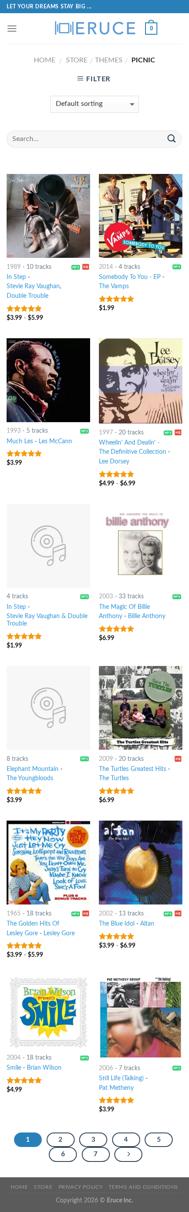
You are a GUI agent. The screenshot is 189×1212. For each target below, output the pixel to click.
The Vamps (114, 286)
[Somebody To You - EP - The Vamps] (140, 215)
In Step (16, 277)
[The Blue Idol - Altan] (140, 862)
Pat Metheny (116, 1088)
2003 (106, 596)
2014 (106, 267)
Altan (147, 924)
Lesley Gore (59, 933)
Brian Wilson (44, 1068)
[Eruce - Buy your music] (94, 28)
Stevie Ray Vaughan (33, 286)
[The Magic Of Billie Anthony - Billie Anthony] (140, 545)
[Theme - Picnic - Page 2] (128, 1154)
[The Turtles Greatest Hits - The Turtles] (140, 707)
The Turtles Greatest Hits (132, 769)
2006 (106, 1068)
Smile (14, 1068)
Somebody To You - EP (129, 277)
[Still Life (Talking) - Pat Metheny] (140, 1017)
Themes (109, 60)
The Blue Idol (116, 924)
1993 (14, 431)
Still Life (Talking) (121, 1078)
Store (76, 60)
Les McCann (55, 441)
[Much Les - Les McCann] (48, 380)
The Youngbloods (30, 778)
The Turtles (114, 778)
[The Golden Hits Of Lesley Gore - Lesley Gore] (48, 862)
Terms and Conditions (143, 1187)
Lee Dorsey (114, 462)
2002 (106, 914)
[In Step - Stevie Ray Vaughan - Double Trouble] (48, 215)
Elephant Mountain (32, 769)
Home (44, 60)
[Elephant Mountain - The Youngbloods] (48, 707)
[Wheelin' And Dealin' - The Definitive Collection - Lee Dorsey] (140, 380)
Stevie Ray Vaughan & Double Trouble (47, 620)
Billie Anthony (146, 616)
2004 (14, 1058)
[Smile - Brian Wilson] (48, 1012)
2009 (106, 759)
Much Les (20, 441)
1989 (14, 267)
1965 (14, 914)
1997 (106, 433)
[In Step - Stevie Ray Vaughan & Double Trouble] (48, 545)
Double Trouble (27, 296)
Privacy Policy (80, 1187)
